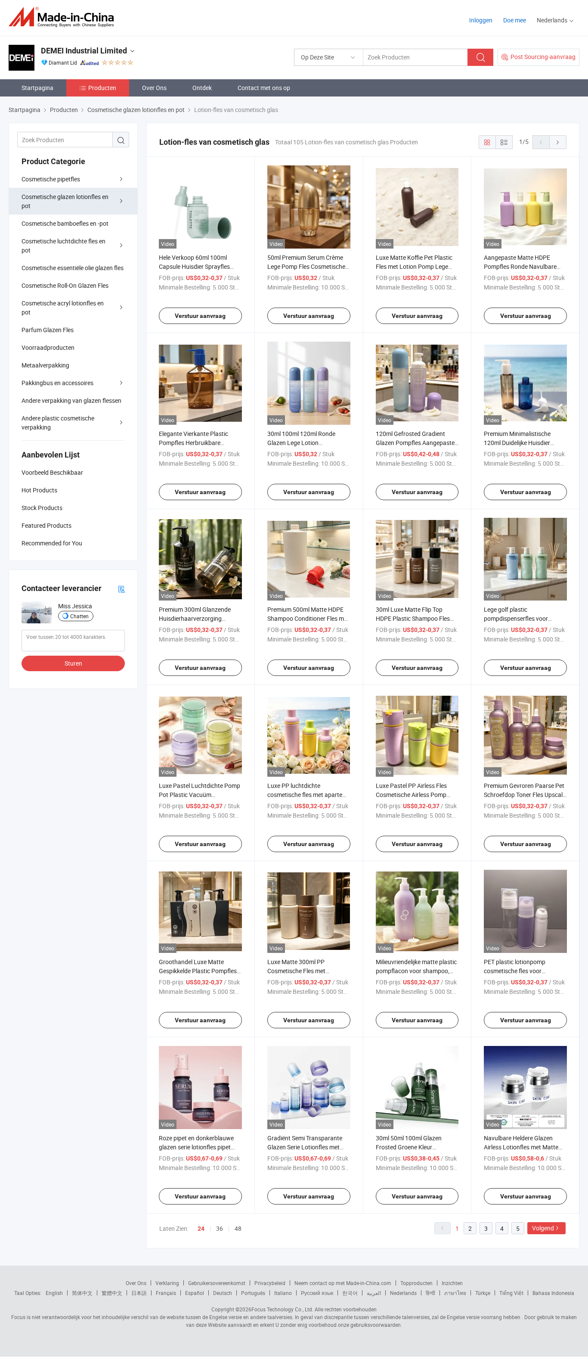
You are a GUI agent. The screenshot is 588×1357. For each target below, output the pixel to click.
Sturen (73, 663)
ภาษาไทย (455, 1292)
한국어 (350, 1292)
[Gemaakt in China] (64, 17)
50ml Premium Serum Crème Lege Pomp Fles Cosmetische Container (306, 266)
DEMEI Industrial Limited (84, 50)
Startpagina (37, 88)
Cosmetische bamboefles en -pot (65, 223)
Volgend (543, 1228)
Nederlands (403, 1292)
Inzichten (452, 1282)
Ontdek (202, 88)
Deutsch (222, 1292)
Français (166, 1292)
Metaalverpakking (45, 365)
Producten (102, 88)
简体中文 (82, 1292)
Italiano (283, 1292)
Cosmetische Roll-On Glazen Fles (65, 285)
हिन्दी (430, 1292)
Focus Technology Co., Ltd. (282, 1309)
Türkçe (482, 1292)
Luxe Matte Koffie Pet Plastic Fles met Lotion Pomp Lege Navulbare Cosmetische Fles (414, 266)
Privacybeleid (269, 1282)
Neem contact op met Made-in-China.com (342, 1282)
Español (194, 1292)
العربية (374, 1292)
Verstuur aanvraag (200, 315)
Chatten (79, 616)
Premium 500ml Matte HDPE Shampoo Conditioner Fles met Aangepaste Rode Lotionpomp (308, 618)
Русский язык (317, 1292)
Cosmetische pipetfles (51, 179)
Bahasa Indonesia (553, 1292)
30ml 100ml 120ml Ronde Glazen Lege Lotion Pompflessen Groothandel (302, 443)
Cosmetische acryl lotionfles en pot (63, 307)
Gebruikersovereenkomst (216, 1282)
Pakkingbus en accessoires (57, 383)
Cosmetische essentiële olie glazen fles (73, 268)
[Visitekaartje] (121, 588)
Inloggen (480, 20)
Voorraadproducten (48, 347)
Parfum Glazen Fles (48, 330)
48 (238, 1228)
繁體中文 (112, 1292)
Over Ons (154, 88)
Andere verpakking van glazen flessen (71, 400)
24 (201, 1228)
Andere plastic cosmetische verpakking (58, 422)
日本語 (139, 1292)
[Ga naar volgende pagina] (558, 142)
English (54, 1292)
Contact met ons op (264, 88)
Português (253, 1292)
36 (219, 1228)
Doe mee (514, 20)
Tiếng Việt (511, 1292)
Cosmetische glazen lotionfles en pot (65, 201)
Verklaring (167, 1282)
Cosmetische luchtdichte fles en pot (63, 245)
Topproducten (416, 1282)
